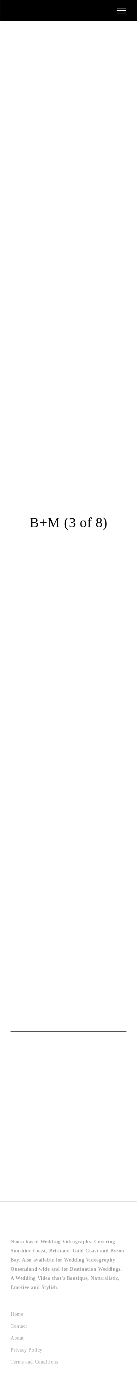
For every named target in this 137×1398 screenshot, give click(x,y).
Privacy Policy (27, 1350)
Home (17, 1314)
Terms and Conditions (34, 1362)
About (17, 1338)
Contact (19, 1326)
